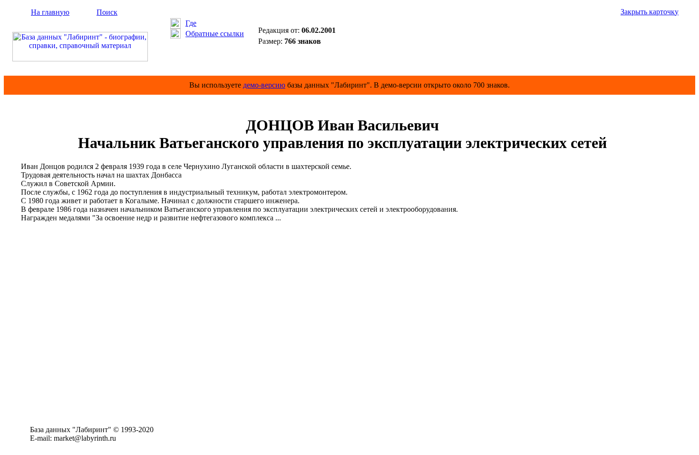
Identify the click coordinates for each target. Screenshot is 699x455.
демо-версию (264, 85)
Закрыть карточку (650, 12)
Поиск (107, 12)
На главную (50, 12)
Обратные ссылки (214, 34)
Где (190, 23)
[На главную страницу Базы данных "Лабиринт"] (80, 59)
